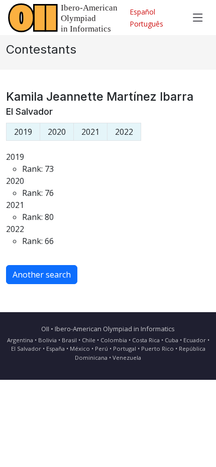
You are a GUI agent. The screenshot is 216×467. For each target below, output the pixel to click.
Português (146, 24)
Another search (42, 274)
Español (142, 12)
